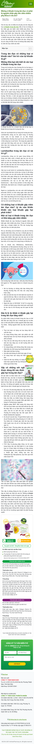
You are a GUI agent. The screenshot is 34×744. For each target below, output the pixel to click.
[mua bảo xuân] (24, 541)
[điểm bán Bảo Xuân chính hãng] (29, 359)
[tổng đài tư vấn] (9, 540)
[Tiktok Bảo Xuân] (29, 380)
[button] (29, 48)
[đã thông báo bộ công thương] (17, 719)
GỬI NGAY (17, 664)
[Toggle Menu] (30, 4)
